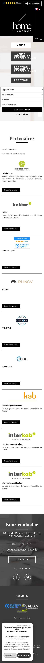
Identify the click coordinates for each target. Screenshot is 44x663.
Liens (33, 647)
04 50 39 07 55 (22, 544)
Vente (21, 45)
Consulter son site (10, 190)
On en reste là (22, 626)
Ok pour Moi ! (24, 655)
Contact (22, 559)
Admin (38, 647)
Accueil (4, 149)
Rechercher (22, 110)
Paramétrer (10, 655)
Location (21, 80)
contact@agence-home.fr (22, 549)
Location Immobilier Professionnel (22, 69)
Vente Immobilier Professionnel (22, 56)
